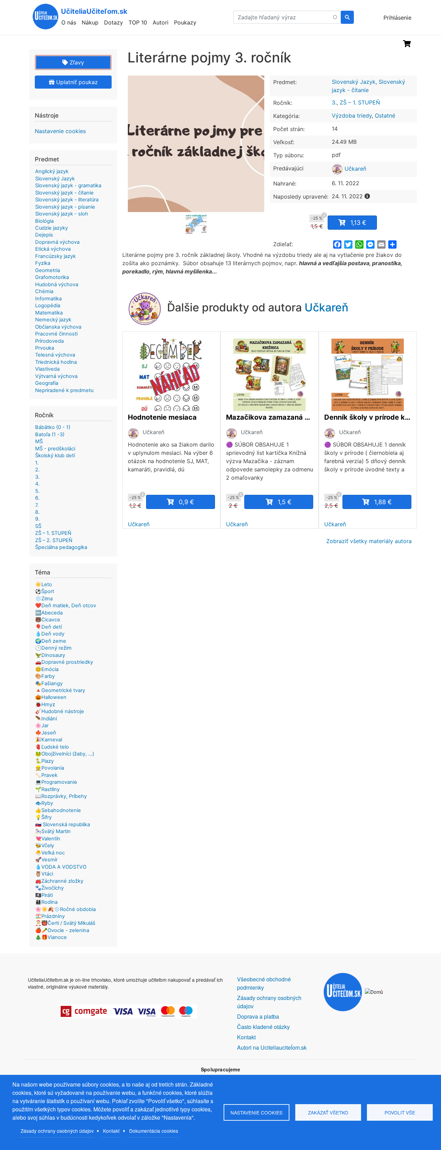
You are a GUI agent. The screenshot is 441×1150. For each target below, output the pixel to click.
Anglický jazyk (52, 171)
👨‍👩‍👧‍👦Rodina (46, 902)
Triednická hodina (56, 362)
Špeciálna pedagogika (61, 547)
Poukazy (185, 22)
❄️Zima (44, 599)
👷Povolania (49, 768)
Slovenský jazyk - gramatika (68, 185)
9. (37, 519)
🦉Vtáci (44, 874)
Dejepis (44, 235)
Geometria (47, 270)
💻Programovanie (56, 782)
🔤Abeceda (49, 613)
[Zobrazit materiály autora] (133, 433)
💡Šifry (43, 817)
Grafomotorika (52, 277)
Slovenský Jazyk (354, 81)
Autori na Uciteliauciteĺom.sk (272, 1047)
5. (37, 491)
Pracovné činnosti (56, 334)
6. (37, 498)
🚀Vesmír (46, 860)
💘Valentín (47, 839)
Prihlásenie (397, 17)
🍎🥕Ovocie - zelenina (62, 930)
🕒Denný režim (53, 648)
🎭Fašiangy (49, 683)
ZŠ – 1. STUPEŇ (360, 102)
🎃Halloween (50, 697)
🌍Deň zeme (50, 641)
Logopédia (47, 305)
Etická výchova (53, 249)
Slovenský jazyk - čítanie (64, 193)
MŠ (39, 441)
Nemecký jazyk (53, 320)
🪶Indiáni (46, 719)
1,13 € (358, 222)
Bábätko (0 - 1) (52, 427)
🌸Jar (42, 725)
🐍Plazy (44, 761)
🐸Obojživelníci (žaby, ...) (64, 754)
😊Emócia (47, 669)
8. (37, 512)
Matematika (49, 313)
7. (37, 505)
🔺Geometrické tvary (60, 690)
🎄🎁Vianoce (51, 937)
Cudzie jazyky (51, 228)
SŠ (38, 526)
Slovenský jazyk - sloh (61, 214)
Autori (160, 22)
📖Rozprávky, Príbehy (61, 796)
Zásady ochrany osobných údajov (57, 1130)
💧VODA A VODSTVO (60, 867)
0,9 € (186, 502)
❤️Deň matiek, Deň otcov (65, 605)
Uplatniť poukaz (76, 82)
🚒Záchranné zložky (59, 881)
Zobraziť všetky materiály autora (369, 541)
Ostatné (385, 115)
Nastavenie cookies (60, 131)
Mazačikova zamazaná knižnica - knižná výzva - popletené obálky (269, 417)
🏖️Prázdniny (50, 916)
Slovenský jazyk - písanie (65, 207)
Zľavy (76, 62)
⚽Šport (44, 591)
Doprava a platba (258, 1016)
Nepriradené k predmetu (64, 390)
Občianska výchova (58, 327)
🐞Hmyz (45, 704)
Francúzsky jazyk (55, 256)
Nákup (90, 22)
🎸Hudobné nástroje (59, 711)
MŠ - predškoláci (55, 449)
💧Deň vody (49, 634)
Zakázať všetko (328, 1112)
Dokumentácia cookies (153, 1130)
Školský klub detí (55, 455)
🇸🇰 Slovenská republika (62, 824)
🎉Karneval (48, 740)
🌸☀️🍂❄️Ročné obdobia (65, 909)
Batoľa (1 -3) (49, 434)
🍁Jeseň (45, 733)
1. (37, 463)
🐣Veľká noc (50, 853)
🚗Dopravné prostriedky (64, 662)
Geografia (46, 383)
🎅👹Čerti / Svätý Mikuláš (65, 923)
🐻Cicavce (47, 620)
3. (334, 102)
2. (37, 470)
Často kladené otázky (263, 1027)
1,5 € (284, 502)
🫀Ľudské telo (52, 747)
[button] (196, 143)
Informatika (48, 299)
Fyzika (42, 263)
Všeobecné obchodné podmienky (264, 983)
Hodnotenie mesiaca (162, 417)
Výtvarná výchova (56, 376)
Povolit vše (399, 1112)
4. (37, 484)
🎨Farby (45, 676)
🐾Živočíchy (49, 888)
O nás (68, 22)
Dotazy (113, 22)
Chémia (44, 291)
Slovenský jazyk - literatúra (67, 200)
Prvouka (44, 348)
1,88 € (383, 502)
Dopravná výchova (57, 242)
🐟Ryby (44, 803)
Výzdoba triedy (352, 115)
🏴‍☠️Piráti (44, 895)
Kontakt (111, 1130)
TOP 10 (138, 22)
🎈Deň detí (48, 627)
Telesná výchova (55, 355)
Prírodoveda (49, 341)
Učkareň (354, 168)
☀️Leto (43, 584)
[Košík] (407, 43)
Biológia (44, 221)
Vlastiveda (47, 369)
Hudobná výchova (56, 284)
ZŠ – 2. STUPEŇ (53, 540)
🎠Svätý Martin (53, 831)
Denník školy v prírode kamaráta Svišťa (367, 417)
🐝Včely (44, 845)
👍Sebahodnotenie (58, 810)
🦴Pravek (46, 775)
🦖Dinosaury (50, 655)
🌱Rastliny (47, 789)
